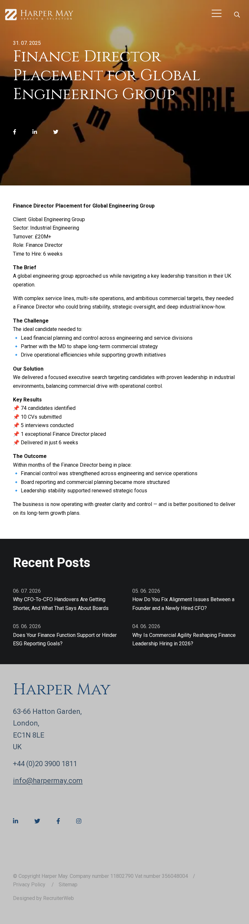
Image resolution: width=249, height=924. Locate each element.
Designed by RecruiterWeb (43, 898)
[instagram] (78, 821)
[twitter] (55, 132)
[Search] (237, 14)
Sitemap (68, 884)
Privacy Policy (30, 884)
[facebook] (14, 132)
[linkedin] (34, 132)
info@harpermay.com (48, 781)
